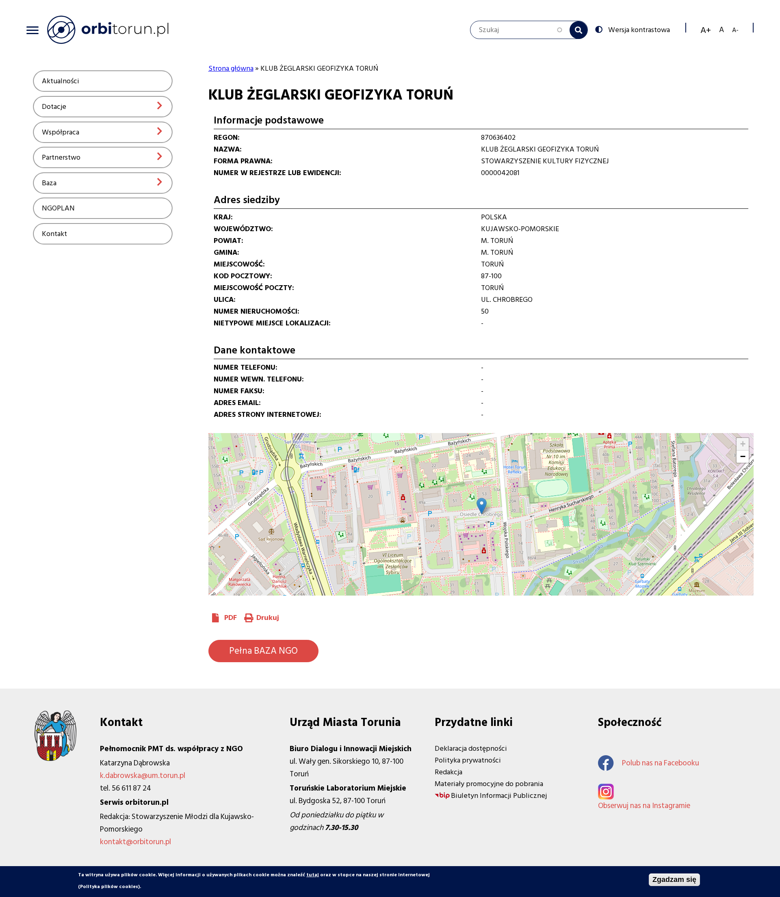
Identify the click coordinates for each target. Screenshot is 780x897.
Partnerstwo (61, 157)
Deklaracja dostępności (471, 748)
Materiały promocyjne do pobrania (489, 784)
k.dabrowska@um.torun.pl (142, 775)
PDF (230, 618)
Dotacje (54, 107)
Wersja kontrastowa (639, 29)
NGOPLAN (58, 208)
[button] (482, 506)
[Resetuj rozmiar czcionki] (721, 30)
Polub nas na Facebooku (660, 763)
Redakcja (448, 772)
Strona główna (231, 68)
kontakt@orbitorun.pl (135, 842)
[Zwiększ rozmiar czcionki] (705, 30)
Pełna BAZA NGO (263, 651)
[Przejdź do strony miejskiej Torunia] (55, 758)
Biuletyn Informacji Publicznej (499, 796)
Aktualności (60, 81)
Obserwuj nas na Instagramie (644, 806)
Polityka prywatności (468, 760)
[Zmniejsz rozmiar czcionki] (735, 30)
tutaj (312, 875)
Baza (49, 183)
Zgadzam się (674, 879)
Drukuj (267, 618)
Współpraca (60, 132)
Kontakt (54, 234)
